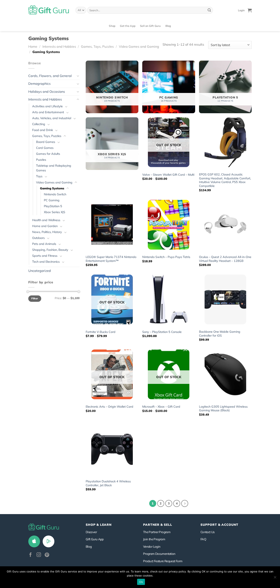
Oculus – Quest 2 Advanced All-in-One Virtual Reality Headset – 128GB (225, 259)
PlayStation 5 (53, 206)
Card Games (44, 148)
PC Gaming (51, 200)
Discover (91, 532)
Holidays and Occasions (46, 91)
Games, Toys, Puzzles (97, 46)
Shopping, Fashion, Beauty (50, 250)
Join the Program (154, 539)
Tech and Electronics (46, 261)
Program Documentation (159, 554)
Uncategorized (39, 271)
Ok (141, 581)
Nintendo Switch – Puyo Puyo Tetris (166, 257)
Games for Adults (48, 154)
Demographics (39, 83)
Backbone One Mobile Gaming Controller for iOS (219, 333)
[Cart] (250, 10)
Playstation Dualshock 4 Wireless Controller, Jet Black (108, 483)
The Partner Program (156, 532)
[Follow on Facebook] (30, 555)
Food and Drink (42, 130)
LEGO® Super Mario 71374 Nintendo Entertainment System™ (111, 259)
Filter (34, 298)
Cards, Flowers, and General (50, 76)
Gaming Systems (52, 188)
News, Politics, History (47, 232)
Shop (112, 25)
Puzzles (41, 160)
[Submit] (209, 10)
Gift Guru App (95, 539)
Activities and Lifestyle (47, 106)
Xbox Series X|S (54, 212)
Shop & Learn (99, 525)
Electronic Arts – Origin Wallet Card (109, 406)
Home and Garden (45, 226)
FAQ (203, 539)
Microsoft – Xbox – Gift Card (161, 406)
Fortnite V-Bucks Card (100, 332)
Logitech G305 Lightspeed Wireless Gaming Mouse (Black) (223, 408)
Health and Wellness (46, 220)
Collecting (38, 124)
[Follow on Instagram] (38, 555)
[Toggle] (78, 75)
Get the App (127, 25)
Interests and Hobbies (59, 46)
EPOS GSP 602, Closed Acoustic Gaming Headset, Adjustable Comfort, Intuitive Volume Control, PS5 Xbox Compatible (225, 180)
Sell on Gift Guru (150, 25)
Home (32, 46)
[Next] (184, 503)
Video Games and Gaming (139, 46)
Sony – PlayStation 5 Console (162, 332)
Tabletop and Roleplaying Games (53, 168)
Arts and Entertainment (48, 112)
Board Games (45, 142)
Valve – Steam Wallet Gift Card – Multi (168, 174)
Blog (168, 25)
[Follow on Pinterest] (47, 555)
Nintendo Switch (55, 194)
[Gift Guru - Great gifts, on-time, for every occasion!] (48, 10)
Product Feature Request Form (162, 561)
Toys (39, 176)
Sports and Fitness (44, 256)
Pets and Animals (44, 244)
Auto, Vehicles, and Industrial (51, 118)
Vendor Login (151, 546)
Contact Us (207, 532)
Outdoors (38, 238)
